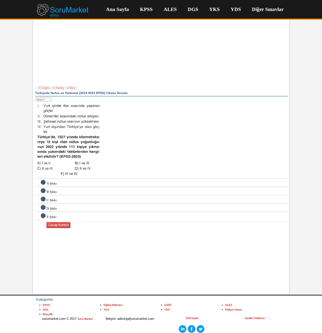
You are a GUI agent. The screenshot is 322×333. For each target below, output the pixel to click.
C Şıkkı (52, 200)
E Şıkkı (52, 217)
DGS (193, 9)
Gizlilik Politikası (255, 318)
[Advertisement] (161, 55)
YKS (214, 9)
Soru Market (85, 318)
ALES (170, 9)
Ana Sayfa (117, 9)
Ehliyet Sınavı (233, 309)
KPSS (146, 9)
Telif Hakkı (192, 318)
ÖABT (168, 305)
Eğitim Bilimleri (113, 305)
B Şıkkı (52, 192)
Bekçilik (48, 314)
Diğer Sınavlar (268, 9)
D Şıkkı (52, 208)
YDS (236, 9)
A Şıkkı (52, 183)
